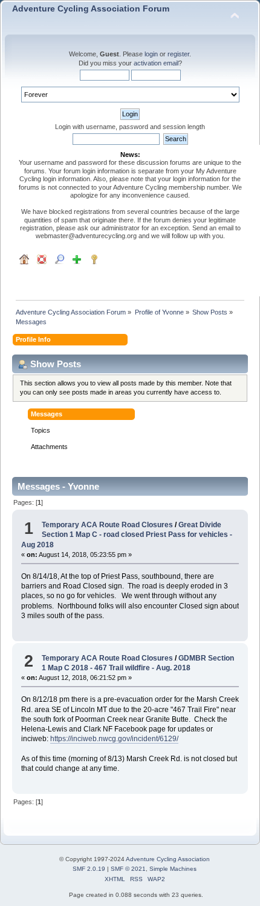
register (178, 54)
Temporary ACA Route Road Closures (108, 525)
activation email (156, 63)
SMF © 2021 (128, 868)
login (151, 54)
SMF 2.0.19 (89, 868)
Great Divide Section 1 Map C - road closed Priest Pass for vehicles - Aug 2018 (126, 534)
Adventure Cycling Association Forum (90, 8)
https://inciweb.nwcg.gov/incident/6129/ (114, 738)
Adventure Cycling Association (168, 859)
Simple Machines (173, 868)
